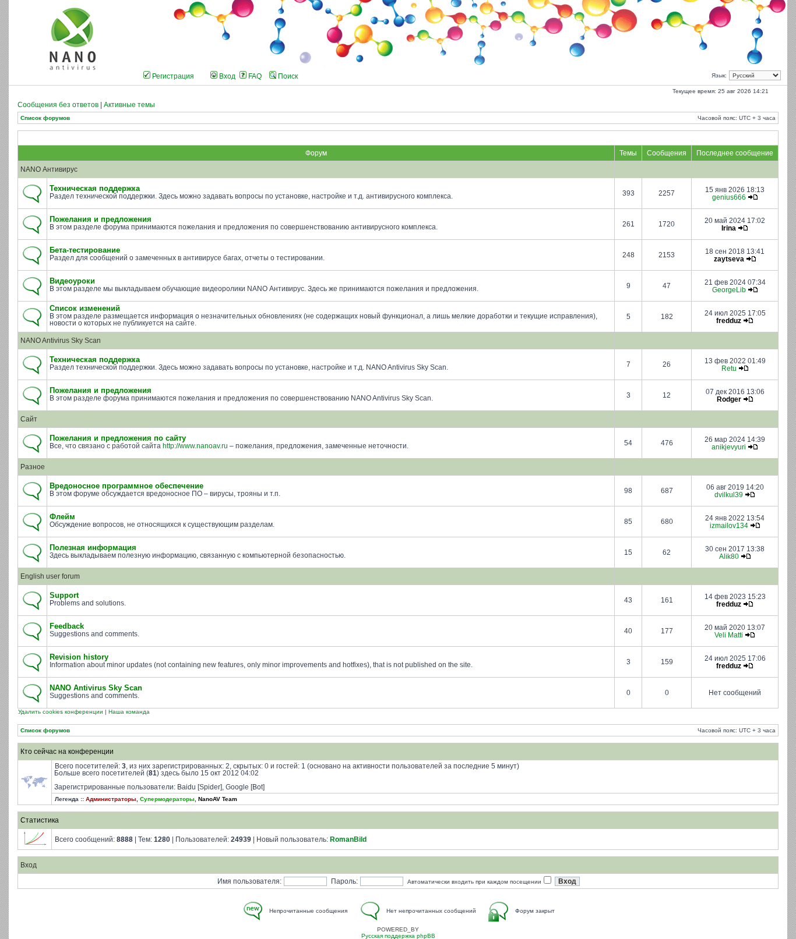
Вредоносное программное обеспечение (126, 486)
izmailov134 (729, 525)
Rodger (729, 399)
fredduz (728, 320)
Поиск (287, 76)
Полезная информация (93, 548)
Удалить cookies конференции (60, 711)
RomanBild (348, 839)
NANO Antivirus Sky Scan (60, 340)
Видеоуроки (72, 281)
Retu (729, 368)
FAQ (254, 76)
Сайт (28, 419)
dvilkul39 (728, 494)
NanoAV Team (217, 799)
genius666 (729, 197)
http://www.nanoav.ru (195, 445)
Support (64, 595)
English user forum (50, 576)
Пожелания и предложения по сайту (118, 438)
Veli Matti (728, 635)
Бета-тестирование (85, 250)
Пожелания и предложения (101, 219)
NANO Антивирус (49, 169)
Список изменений (85, 308)
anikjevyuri (729, 447)
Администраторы (111, 799)
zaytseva (729, 259)
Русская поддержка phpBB (398, 936)
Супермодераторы (167, 799)
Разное (32, 466)
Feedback (67, 626)
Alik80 (729, 556)
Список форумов (45, 118)
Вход (226, 76)
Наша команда (129, 711)
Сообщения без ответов (57, 104)
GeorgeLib (729, 289)
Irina (728, 228)
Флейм (62, 517)
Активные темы (129, 104)
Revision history (79, 657)
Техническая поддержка (95, 189)
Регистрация (172, 76)
